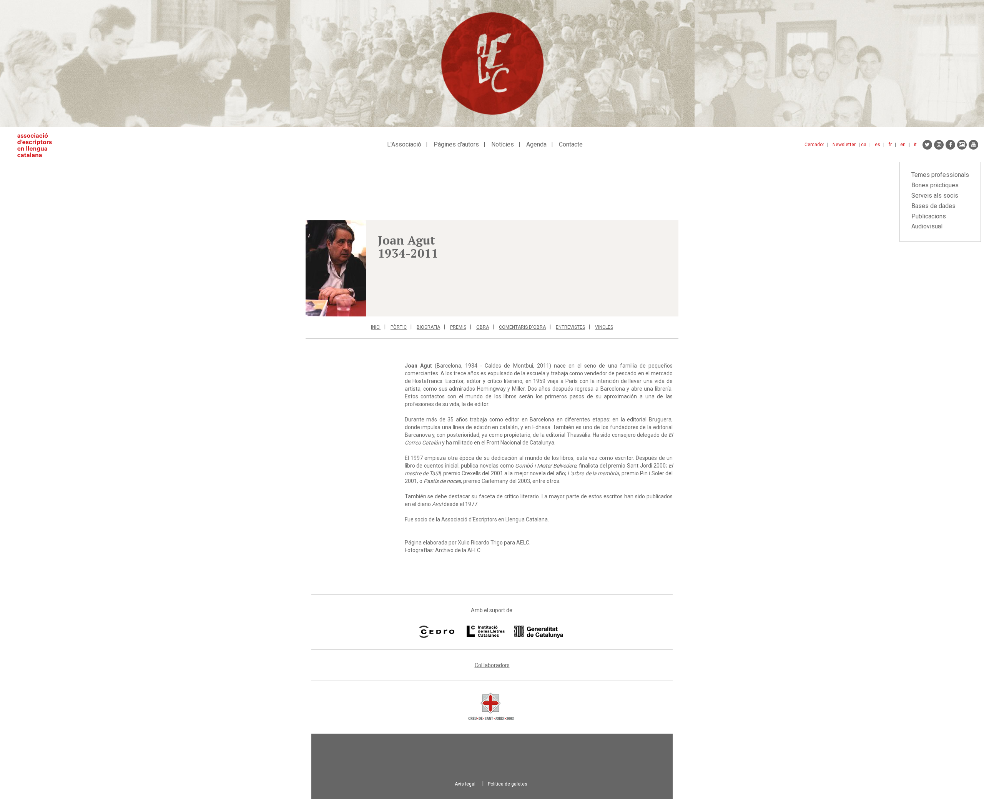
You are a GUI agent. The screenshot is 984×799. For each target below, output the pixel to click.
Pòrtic (399, 327)
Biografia (428, 327)
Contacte (571, 144)
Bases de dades (933, 206)
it (915, 144)
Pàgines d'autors (456, 144)
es (877, 144)
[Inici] (37, 145)
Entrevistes (570, 327)
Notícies (502, 144)
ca (863, 144)
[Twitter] (927, 145)
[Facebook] (950, 145)
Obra (482, 327)
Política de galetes (507, 784)
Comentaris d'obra (522, 327)
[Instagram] (939, 145)
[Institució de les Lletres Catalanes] (515, 632)
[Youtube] (973, 145)
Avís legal (465, 784)
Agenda (536, 144)
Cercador (814, 144)
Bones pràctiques (935, 185)
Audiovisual (926, 226)
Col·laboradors (492, 665)
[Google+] (962, 145)
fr (890, 144)
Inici (376, 327)
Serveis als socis (934, 195)
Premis (458, 327)
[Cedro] (436, 632)
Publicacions (928, 216)
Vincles (604, 327)
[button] (336, 268)
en (903, 144)
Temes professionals (940, 174)
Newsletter (844, 144)
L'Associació (404, 144)
